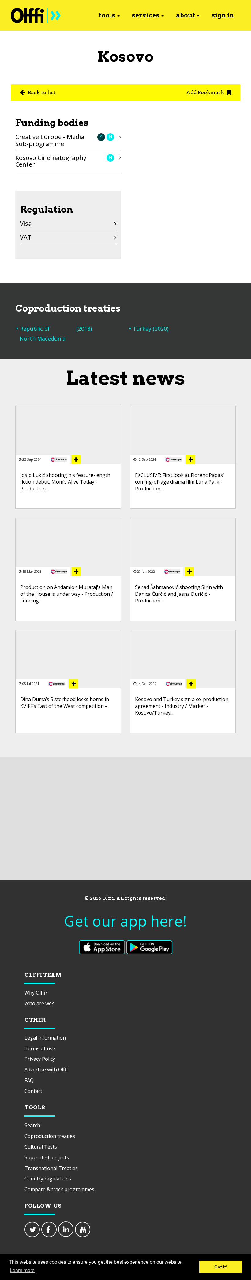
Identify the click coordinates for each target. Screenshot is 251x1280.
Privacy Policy (39, 1058)
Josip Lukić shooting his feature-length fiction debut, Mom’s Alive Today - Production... (65, 482)
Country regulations (47, 1178)
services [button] (145, 15)
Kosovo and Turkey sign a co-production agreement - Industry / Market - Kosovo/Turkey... (181, 706)
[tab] (68, 141)
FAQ (29, 1080)
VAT (26, 237)
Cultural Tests (40, 1146)
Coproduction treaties (49, 1136)
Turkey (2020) (150, 328)
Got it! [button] (220, 1266)
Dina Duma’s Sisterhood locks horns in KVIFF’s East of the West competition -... (65, 702)
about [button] (185, 15)
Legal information (45, 1037)
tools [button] (107, 15)
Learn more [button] (22, 1270)
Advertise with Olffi (46, 1069)
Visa (26, 223)
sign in (223, 15)
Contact (33, 1091)
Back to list (41, 92)
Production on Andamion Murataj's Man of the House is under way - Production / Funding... (66, 594)
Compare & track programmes (59, 1189)
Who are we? (39, 1003)
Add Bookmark (205, 92)
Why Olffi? (35, 992)
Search (32, 1125)
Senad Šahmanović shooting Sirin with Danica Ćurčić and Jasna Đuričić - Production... (179, 594)
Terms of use (39, 1048)
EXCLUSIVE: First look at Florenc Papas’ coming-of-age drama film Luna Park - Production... (179, 482)
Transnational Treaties (51, 1168)
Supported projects (46, 1157)
